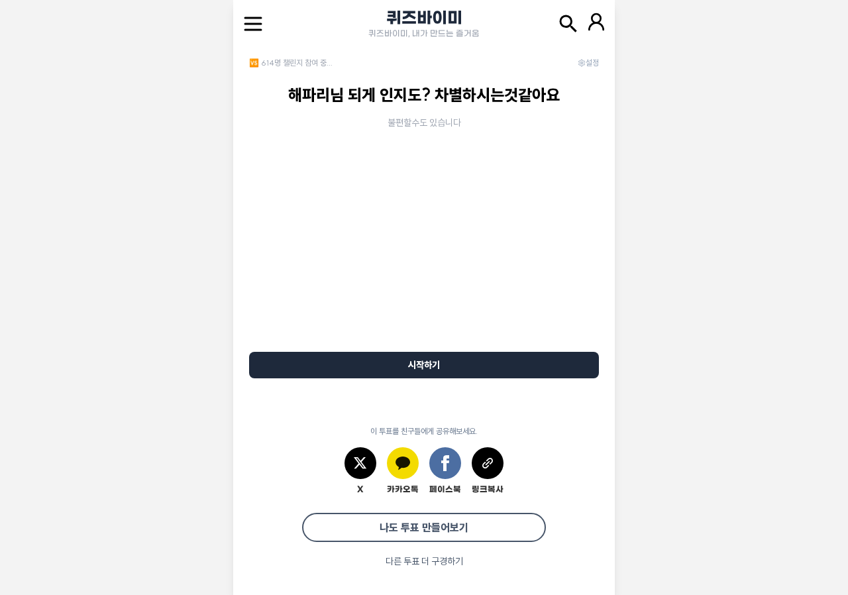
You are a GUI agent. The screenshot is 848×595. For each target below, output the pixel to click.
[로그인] (596, 23)
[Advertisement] (424, 254)
